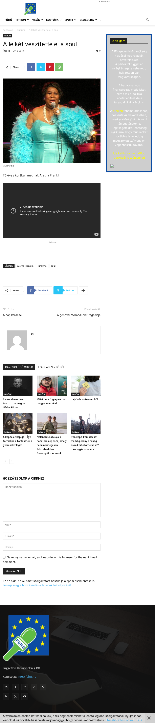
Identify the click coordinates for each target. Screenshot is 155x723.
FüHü (8, 20)
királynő (42, 265)
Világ (36, 20)
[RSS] (6, 696)
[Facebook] (31, 67)
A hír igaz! (118, 40)
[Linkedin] (34, 687)
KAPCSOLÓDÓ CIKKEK (19, 367)
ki (9, 50)
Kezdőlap (8, 30)
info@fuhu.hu (27, 676)
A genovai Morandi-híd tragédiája (79, 315)
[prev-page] (5, 461)
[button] (147, 20)
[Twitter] (41, 67)
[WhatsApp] (59, 67)
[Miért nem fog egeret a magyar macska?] (51, 386)
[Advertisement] (105, 9)
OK (140, 720)
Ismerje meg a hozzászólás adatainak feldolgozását (37, 585)
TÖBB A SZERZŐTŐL (51, 367)
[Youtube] (24, 696)
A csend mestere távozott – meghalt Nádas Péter (14, 403)
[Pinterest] (50, 67)
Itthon (21, 20)
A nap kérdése (12, 315)
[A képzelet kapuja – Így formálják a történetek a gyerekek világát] (17, 423)
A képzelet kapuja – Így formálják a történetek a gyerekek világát (17, 441)
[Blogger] (6, 687)
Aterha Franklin (25, 265)
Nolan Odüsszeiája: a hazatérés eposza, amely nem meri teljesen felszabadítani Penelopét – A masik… (51, 445)
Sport (69, 20)
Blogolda (87, 20)
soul (53, 265)
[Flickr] (24, 687)
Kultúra (52, 20)
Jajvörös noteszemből (84, 399)
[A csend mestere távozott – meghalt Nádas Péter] (17, 386)
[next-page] (11, 461)
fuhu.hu (118, 111)
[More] (83, 290)
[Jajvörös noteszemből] (86, 386)
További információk (120, 720)
